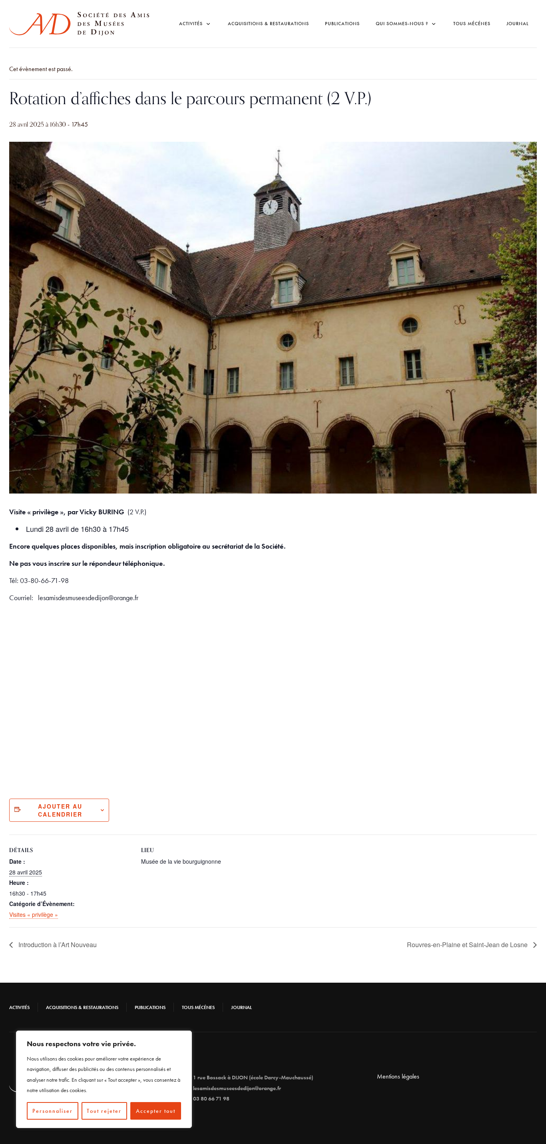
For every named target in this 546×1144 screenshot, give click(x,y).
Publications (342, 23)
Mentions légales (398, 1076)
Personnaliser (52, 1110)
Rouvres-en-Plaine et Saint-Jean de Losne (468, 944)
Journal (517, 23)
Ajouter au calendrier (60, 810)
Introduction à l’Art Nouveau (57, 944)
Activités (19, 1007)
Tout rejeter (104, 1110)
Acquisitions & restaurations (268, 23)
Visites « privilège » (33, 914)
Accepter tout (155, 1110)
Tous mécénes (471, 23)
